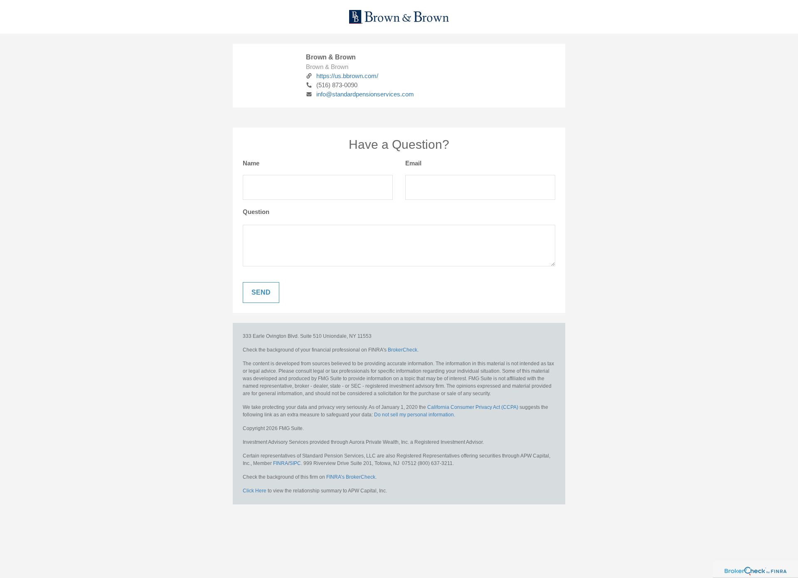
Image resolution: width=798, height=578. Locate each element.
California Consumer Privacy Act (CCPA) (472, 407)
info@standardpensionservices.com (365, 94)
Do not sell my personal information (414, 415)
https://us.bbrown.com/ (347, 75)
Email (413, 163)
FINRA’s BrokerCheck (350, 477)
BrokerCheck (402, 350)
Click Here (254, 491)
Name (251, 163)
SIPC (295, 463)
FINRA (280, 463)
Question (256, 211)
